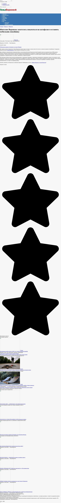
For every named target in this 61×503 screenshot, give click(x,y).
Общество (4, 13)
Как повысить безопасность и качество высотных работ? (11, 446)
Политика (4, 17)
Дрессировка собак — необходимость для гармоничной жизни (12, 403)
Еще (3, 21)
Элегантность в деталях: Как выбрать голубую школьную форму (13, 419)
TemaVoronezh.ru (10, 50)
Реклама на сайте (5, 4)
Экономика (4, 18)
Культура (4, 20)
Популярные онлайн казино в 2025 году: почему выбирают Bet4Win (14, 351)
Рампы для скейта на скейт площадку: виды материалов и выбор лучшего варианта (17, 385)
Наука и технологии (9, 24)
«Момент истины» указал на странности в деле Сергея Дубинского (13, 481)
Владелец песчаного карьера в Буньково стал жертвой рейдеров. (13, 434)
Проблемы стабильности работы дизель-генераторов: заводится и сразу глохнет (16, 387)
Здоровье (6, 23)
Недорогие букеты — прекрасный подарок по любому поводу (12, 457)
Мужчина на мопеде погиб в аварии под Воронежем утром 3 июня (13, 354)
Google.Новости (42, 62)
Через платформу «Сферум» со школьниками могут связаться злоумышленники (16, 491)
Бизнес (3, 19)
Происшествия (5, 15)
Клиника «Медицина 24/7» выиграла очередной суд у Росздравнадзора (14, 468)
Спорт (3, 16)
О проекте (4, 3)
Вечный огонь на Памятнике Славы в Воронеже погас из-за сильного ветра (15, 369)
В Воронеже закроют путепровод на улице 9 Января (10, 47)
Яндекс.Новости (35, 62)
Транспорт (7, 22)
